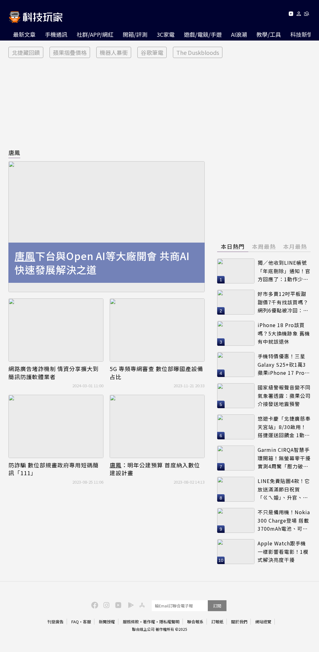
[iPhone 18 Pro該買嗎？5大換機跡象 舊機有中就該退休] (236, 333)
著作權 (149, 622)
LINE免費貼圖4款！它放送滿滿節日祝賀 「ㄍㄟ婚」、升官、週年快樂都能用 (284, 489)
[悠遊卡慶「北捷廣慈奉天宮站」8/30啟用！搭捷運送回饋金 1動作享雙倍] (236, 426)
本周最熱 (264, 246)
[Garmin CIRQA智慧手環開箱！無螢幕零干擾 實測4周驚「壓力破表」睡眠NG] (236, 458)
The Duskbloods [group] (197, 52)
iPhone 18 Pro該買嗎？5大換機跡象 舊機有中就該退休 (284, 333)
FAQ (75, 622)
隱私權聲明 (169, 622)
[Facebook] (93, 604)
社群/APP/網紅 (95, 34)
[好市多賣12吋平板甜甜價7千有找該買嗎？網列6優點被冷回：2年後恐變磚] (236, 302)
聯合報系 (195, 622)
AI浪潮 (239, 34)
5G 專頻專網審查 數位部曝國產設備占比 (156, 372)
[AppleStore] (141, 604)
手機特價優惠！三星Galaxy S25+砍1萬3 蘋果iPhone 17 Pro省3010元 (284, 364)
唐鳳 (14, 152)
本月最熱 (295, 246)
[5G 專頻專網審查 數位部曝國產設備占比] (157, 330)
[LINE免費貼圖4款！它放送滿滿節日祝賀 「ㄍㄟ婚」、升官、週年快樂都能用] (236, 489)
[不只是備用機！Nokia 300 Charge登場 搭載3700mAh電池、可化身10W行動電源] (236, 520)
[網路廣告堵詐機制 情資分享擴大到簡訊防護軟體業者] (55, 330)
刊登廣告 (55, 622)
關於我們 (239, 622)
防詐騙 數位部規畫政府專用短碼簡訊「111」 (53, 469)
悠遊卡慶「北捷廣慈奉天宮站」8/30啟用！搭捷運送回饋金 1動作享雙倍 (284, 427)
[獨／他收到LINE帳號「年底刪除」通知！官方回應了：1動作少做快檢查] (236, 270)
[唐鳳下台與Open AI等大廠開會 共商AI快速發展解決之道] (106, 226)
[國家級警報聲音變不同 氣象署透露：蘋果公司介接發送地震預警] (236, 395)
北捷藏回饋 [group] (26, 52)
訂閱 (217, 606)
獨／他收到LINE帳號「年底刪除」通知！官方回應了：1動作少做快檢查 (284, 271)
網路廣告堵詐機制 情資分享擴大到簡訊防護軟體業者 (53, 372)
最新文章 (24, 34)
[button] (299, 15)
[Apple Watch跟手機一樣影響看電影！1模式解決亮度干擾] (236, 551)
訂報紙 (217, 622)
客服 (87, 622)
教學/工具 (268, 34)
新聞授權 (107, 622)
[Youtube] (291, 15)
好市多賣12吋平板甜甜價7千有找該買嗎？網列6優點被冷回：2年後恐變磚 (283, 302)
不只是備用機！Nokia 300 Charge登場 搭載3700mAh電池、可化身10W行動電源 (284, 520)
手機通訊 (56, 34)
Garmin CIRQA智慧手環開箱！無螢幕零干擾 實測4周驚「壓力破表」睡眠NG (284, 458)
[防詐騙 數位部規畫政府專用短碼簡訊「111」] (55, 426)
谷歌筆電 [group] (152, 52)
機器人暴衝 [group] (114, 52)
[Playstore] (129, 604)
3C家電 (165, 34)
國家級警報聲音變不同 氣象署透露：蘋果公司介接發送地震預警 (284, 396)
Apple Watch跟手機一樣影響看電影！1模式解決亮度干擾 (283, 551)
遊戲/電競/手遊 (203, 34)
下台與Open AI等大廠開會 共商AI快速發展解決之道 (102, 263)
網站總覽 (263, 622)
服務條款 (131, 622)
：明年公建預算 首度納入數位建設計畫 (155, 469)
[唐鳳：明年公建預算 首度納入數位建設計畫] (157, 426)
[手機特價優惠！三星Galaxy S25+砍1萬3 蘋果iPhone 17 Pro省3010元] (236, 364)
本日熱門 (233, 246)
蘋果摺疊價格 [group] (70, 52)
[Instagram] (105, 604)
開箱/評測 (135, 34)
